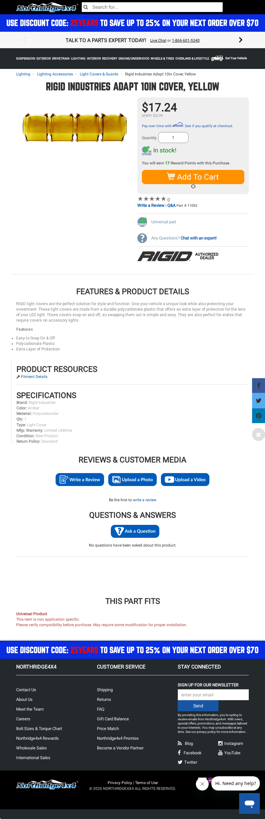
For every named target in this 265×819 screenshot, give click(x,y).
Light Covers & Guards (99, 74)
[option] (132, 40)
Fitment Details (34, 376)
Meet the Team (30, 709)
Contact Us (26, 689)
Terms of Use (146, 782)
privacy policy (206, 732)
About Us (24, 699)
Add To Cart (197, 177)
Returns (104, 699)
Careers (23, 718)
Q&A (171, 205)
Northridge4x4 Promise (118, 738)
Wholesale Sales (31, 748)
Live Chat (158, 40)
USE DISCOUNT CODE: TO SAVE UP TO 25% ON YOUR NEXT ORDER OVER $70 (132, 23)
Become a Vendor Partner (120, 748)
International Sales (33, 757)
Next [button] (241, 40)
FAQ (100, 709)
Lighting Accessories (55, 74)
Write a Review (150, 205)
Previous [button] (24, 40)
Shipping (105, 689)
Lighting (23, 74)
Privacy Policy (120, 782)
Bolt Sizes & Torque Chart (39, 728)
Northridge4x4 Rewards (37, 738)
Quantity (149, 138)
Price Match (108, 728)
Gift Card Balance (113, 718)
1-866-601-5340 (186, 40)
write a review (144, 500)
